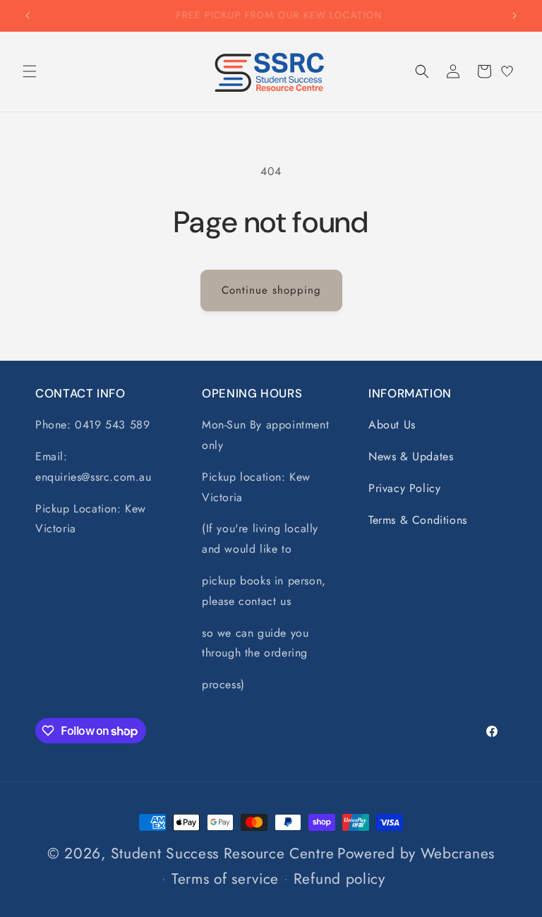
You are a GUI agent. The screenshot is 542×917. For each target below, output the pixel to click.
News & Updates (410, 456)
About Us (392, 424)
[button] (29, 71)
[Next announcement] (514, 15)
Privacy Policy (404, 488)
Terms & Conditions (417, 520)
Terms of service (225, 878)
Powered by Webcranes (416, 853)
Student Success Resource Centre (223, 853)
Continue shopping (271, 290)
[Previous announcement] (27, 15)
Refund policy (339, 878)
